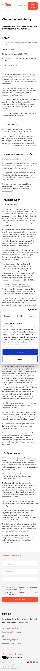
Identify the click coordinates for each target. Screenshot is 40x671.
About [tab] (32, 316)
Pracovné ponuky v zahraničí (15, 622)
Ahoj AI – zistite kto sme (11, 644)
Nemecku (24, 619)
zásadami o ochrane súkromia (21, 588)
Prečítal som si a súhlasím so (21, 588)
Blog (4, 636)
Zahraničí (33, 619)
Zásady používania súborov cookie (11, 668)
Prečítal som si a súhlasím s (21, 593)
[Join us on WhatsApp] (36, 663)
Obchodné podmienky (8, 666)
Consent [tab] (7, 316)
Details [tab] (20, 316)
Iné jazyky (19, 654)
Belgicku (15, 619)
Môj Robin (7, 654)
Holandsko (6, 619)
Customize (19, 359)
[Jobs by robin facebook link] (34, 662)
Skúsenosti (11, 628)
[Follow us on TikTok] (28, 663)
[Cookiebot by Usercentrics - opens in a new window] (28, 310)
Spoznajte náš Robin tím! (11, 632)
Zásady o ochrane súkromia (9, 664)
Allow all (20, 352)
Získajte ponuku (32, 6)
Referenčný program (10, 640)
